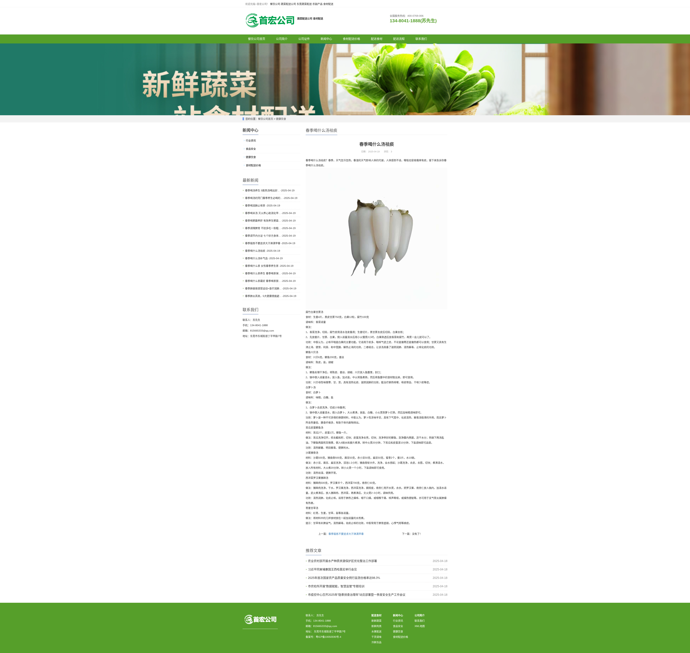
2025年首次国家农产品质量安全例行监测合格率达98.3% (344, 577)
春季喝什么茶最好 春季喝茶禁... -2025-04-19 (270, 280)
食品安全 (251, 148)
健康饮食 (281, 118)
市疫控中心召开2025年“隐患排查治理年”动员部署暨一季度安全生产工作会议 (356, 594)
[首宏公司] (269, 18)
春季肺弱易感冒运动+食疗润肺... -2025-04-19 (270, 288)
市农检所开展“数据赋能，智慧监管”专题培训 (336, 586)
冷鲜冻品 (376, 642)
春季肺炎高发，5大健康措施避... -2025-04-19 (270, 296)
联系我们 (421, 38)
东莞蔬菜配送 (304, 4)
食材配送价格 (351, 38)
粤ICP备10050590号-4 (328, 636)
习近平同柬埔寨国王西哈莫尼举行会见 (332, 569)
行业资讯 (251, 140)
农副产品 (317, 4)
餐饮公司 (275, 4)
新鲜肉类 (376, 626)
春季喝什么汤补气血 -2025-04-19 (264, 258)
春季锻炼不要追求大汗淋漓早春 (346, 533)
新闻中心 (326, 38)
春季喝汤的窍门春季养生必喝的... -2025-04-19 (271, 198)
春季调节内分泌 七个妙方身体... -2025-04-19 (270, 235)
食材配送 (328, 4)
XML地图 (420, 626)
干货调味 (376, 636)
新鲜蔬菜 (376, 620)
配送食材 (376, 38)
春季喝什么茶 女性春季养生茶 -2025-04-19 (269, 265)
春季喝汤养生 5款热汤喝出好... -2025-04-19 (270, 190)
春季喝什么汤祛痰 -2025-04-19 (262, 250)
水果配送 (376, 631)
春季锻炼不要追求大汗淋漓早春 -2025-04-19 (270, 243)
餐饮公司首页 (256, 38)
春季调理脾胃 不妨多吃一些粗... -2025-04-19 (270, 228)
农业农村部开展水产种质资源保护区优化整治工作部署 (342, 561)
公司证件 (304, 38)
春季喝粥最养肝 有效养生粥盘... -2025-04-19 (270, 220)
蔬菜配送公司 (288, 4)
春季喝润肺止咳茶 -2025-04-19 (262, 205)
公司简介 (282, 38)
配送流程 (399, 38)
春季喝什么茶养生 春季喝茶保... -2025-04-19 (270, 273)
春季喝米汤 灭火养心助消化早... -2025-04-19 (270, 213)
